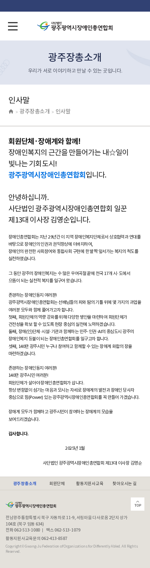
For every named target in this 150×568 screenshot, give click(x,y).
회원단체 (57, 483)
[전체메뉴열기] (13, 26)
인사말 (63, 111)
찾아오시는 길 (124, 483)
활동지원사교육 (89, 483)
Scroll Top (137, 504)
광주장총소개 (35, 111)
